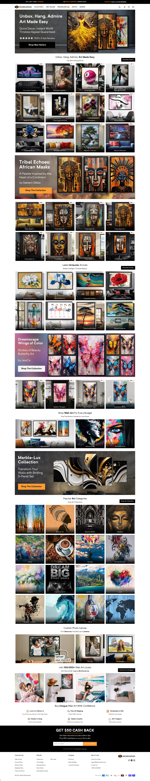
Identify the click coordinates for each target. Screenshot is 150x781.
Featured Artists (41, 765)
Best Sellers (50, 7)
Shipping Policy (19, 768)
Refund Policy (19, 765)
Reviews (82, 7)
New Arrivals (40, 768)
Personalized (62, 7)
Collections (38, 7)
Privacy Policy (19, 762)
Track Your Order (96, 759)
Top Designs (40, 762)
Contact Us (94, 765)
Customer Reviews (73, 765)
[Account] (124, 7)
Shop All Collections (127, 501)
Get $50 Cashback (90, 743)
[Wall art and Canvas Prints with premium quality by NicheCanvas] (23, 7)
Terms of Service (19, 771)
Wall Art (79, 667)
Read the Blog (72, 762)
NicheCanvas (27, 775)
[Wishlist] (129, 7)
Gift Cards (53, 759)
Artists (74, 7)
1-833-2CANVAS (95, 768)
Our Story (71, 759)
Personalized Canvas (42, 771)
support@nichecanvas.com (98, 762)
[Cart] (133, 7)
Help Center (18, 759)
